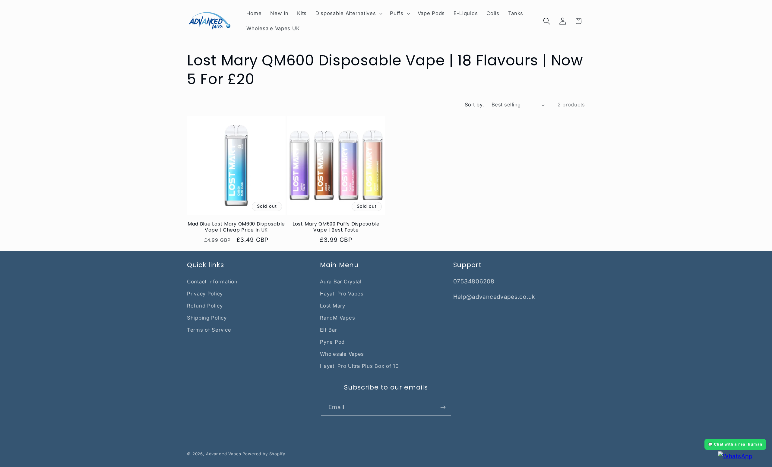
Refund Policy (205, 306)
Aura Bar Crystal (341, 282)
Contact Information (212, 282)
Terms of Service (209, 330)
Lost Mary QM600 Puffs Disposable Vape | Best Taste (336, 227)
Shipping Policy (207, 318)
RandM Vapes (337, 318)
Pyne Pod (332, 342)
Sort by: (474, 105)
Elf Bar (328, 330)
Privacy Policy (205, 294)
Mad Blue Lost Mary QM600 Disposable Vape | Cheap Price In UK (236, 227)
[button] (348, 13)
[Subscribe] (443, 407)
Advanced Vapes (223, 453)
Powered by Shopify (263, 453)
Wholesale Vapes (342, 354)
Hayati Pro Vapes (342, 294)
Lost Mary (332, 306)
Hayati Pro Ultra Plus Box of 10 (359, 366)
